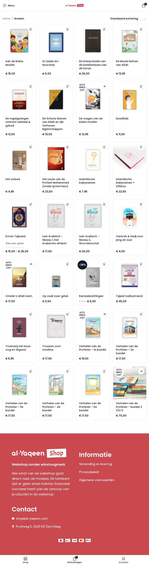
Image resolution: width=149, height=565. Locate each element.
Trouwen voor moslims (51, 348)
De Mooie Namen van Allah (127, 63)
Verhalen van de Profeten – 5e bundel (90, 406)
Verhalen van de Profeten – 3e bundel (16, 406)
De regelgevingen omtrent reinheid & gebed (17, 122)
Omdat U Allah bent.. (19, 296)
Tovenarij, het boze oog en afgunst (18, 348)
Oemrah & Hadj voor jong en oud (129, 238)
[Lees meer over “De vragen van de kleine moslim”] (104, 86)
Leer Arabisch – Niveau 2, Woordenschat (89, 239)
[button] (31, 29)
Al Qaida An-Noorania (50, 63)
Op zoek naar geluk (55, 296)
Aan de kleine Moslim (14, 63)
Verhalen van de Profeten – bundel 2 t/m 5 (129, 406)
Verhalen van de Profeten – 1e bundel (92, 348)
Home (7, 18)
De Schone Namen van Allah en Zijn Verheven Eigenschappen (54, 124)
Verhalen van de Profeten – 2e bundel (127, 349)
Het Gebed (12, 179)
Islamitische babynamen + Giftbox (125, 182)
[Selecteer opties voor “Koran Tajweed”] (31, 204)
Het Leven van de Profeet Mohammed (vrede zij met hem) (55, 182)
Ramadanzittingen (91, 296)
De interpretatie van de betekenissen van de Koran (92, 64)
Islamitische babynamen (87, 181)
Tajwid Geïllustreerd (129, 296)
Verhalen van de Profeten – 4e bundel (53, 406)
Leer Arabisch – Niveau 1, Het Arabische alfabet (54, 239)
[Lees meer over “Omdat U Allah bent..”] (31, 264)
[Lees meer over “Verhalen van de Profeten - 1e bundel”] (104, 314)
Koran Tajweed (15, 236)
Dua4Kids (122, 118)
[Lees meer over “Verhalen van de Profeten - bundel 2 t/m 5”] (141, 371)
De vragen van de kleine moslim (90, 120)
